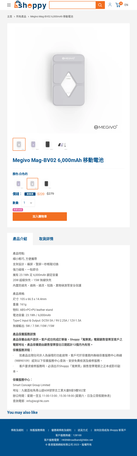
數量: (16, 203)
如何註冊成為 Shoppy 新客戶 (110, 430)
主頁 (10, 16)
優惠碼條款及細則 (61, 430)
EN (126, 5)
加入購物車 (40, 216)
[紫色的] (18, 183)
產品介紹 (20, 239)
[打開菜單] (9, 5)
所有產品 (21, 16)
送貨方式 (83, 430)
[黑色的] (46, 183)
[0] (118, 5)
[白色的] (32, 183)
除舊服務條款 (37, 430)
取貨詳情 (46, 239)
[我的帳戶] (109, 5)
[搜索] (100, 5)
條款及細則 (17, 430)
